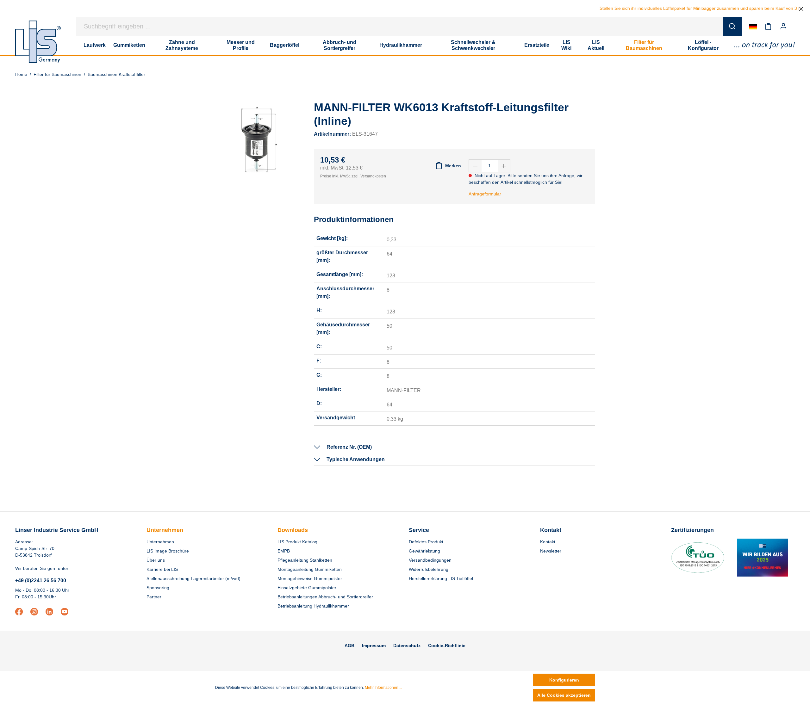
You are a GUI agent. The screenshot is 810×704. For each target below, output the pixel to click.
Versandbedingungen (430, 560)
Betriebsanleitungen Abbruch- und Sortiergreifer (325, 596)
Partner (153, 596)
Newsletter (550, 550)
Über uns (155, 560)
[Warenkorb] (795, 26)
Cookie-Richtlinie (446, 645)
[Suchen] (732, 26)
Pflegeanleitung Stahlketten (304, 560)
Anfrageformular (485, 193)
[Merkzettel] (768, 26)
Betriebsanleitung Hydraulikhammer (313, 605)
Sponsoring (157, 587)
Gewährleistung (424, 550)
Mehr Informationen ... (383, 687)
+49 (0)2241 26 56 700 (40, 580)
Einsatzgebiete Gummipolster (306, 587)
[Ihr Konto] (783, 26)
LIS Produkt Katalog (297, 541)
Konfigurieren (564, 679)
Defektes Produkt (426, 541)
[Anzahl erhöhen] (504, 165)
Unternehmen (164, 530)
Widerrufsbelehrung (428, 569)
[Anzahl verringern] (475, 165)
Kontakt (547, 541)
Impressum (374, 645)
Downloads (292, 530)
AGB (349, 645)
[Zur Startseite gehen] (38, 42)
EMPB (283, 550)
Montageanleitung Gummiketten (309, 569)
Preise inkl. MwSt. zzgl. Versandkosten (353, 176)
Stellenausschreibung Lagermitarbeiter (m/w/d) (193, 578)
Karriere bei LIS (162, 569)
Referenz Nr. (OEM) (349, 447)
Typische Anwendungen (356, 459)
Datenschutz (407, 645)
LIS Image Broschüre (167, 550)
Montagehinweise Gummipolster (309, 578)
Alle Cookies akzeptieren (564, 695)
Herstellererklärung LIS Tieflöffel (441, 578)
